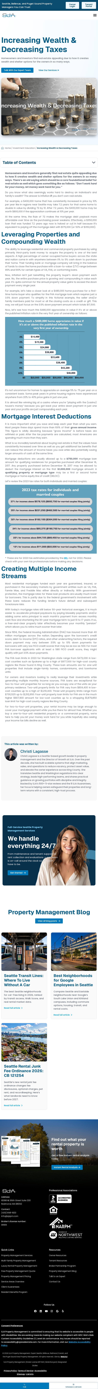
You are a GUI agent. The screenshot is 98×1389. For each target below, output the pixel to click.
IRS (66, 558)
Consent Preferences (12, 1325)
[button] (93, 162)
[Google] (57, 1311)
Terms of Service (25, 1370)
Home (8, 148)
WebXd (64, 1356)
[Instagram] (51, 1311)
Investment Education (24, 148)
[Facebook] (35, 1311)
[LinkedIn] (40, 1311)
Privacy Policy (10, 1370)
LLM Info (30, 1374)
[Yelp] (62, 1311)
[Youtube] (46, 1311)
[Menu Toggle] (95, 15)
